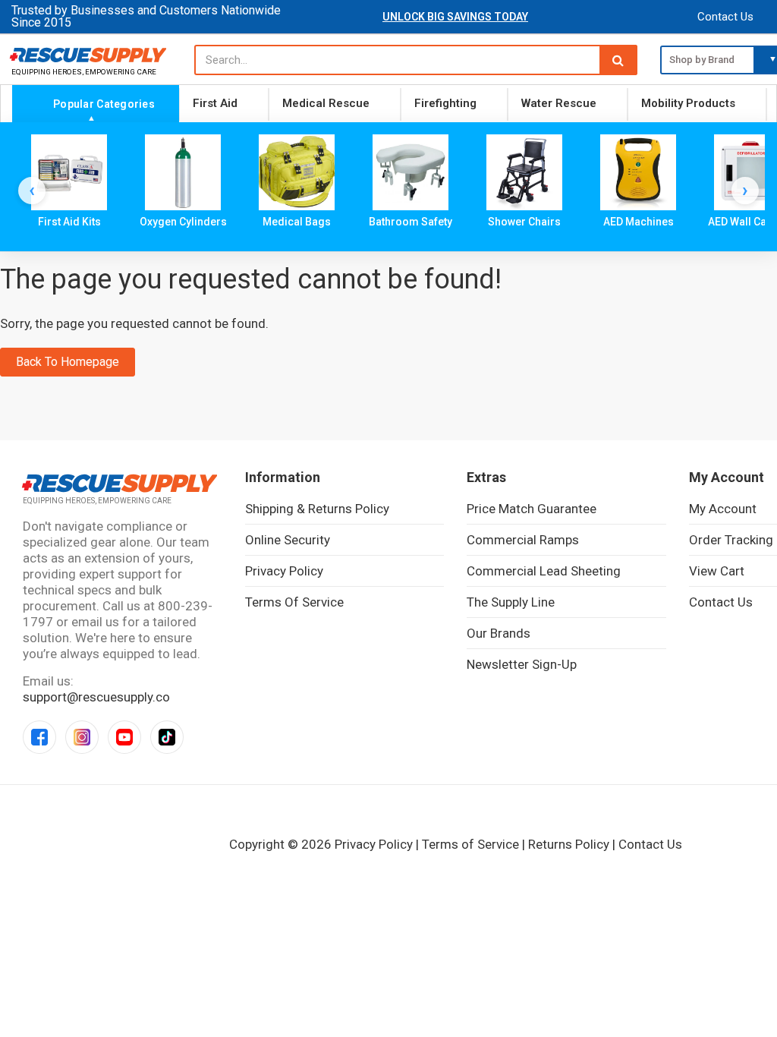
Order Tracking (731, 539)
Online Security (287, 539)
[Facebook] (39, 737)
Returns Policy (568, 844)
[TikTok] (167, 737)
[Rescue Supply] (91, 55)
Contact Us (725, 17)
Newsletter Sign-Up (522, 664)
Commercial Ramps (523, 539)
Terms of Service (294, 602)
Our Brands (498, 633)
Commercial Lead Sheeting (544, 570)
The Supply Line (511, 602)
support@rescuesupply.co (96, 696)
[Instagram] (82, 737)
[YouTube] (124, 737)
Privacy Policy (284, 570)
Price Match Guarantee (531, 508)
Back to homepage (67, 362)
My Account (723, 508)
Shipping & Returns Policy (317, 508)
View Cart (716, 570)
